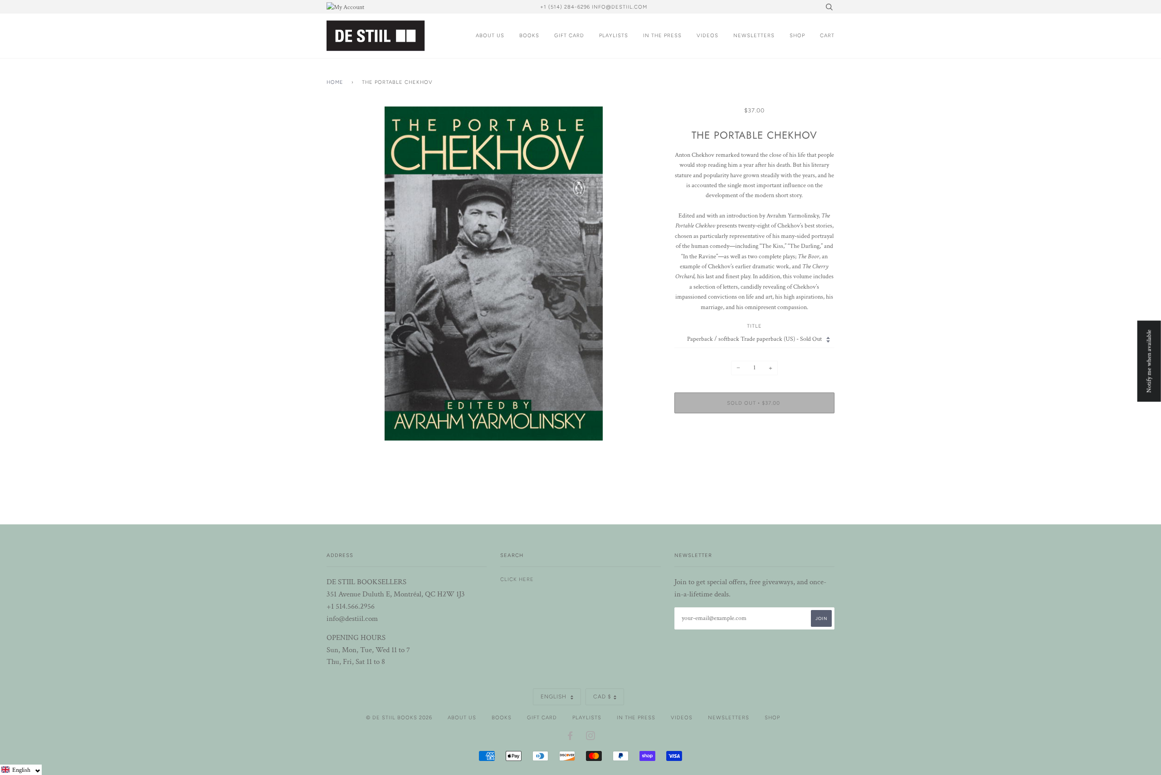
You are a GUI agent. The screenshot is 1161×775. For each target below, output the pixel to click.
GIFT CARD (569, 35)
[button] (21, 770)
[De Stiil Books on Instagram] (590, 737)
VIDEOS (707, 35)
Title (754, 326)
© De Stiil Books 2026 (399, 717)
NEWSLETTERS (754, 35)
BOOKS (529, 35)
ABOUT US (490, 35)
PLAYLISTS (613, 35)
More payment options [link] (754, 451)
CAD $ (602, 696)
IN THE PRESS (662, 35)
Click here (517, 579)
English (554, 696)
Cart (827, 35)
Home (335, 82)
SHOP (797, 35)
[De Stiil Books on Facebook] (570, 737)
